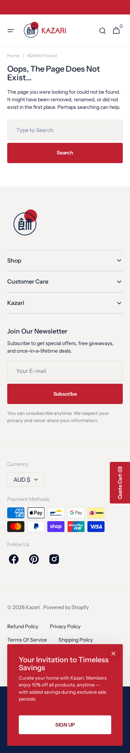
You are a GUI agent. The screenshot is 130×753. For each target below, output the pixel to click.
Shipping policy (75, 640)
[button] (11, 31)
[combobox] (65, 130)
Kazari (33, 607)
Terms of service (27, 640)
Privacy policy (65, 626)
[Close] (113, 653)
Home (13, 55)
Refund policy (22, 626)
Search (65, 152)
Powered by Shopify (66, 607)
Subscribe (65, 394)
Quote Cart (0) (120, 482)
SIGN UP (65, 725)
